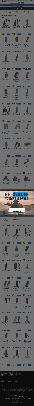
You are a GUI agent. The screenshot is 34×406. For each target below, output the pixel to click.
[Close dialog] (1, 191)
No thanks (17, 214)
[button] (17, 212)
